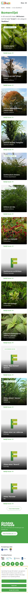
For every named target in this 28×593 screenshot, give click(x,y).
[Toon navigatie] (26, 3)
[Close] (26, 568)
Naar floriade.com (8, 533)
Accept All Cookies (14, 590)
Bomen (8, 7)
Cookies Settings (14, 581)
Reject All (14, 585)
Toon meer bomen (14, 508)
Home (3, 7)
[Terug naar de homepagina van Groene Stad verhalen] (5, 3)
